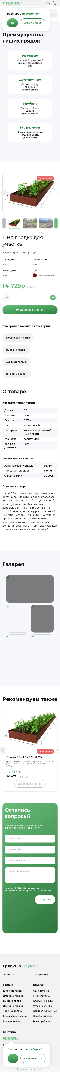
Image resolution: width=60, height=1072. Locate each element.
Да (12, 22)
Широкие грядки (16, 374)
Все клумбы (40, 1021)
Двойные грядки (13, 1006)
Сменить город (32, 22)
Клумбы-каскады (43, 1001)
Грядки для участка (18, 337)
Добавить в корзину (32, 310)
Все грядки (10, 1021)
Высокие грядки (16, 349)
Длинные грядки (16, 361)
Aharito (39, 1069)
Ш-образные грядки (15, 1016)
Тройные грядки (12, 1011)
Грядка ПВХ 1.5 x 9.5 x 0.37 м (24, 757)
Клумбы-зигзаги (42, 1016)
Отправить (45, 899)
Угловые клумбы (42, 1006)
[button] (4, 193)
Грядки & (20, 966)
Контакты (9, 974)
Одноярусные (41, 991)
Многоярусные (42, 996)
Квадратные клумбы (45, 1011)
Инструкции (41, 974)
